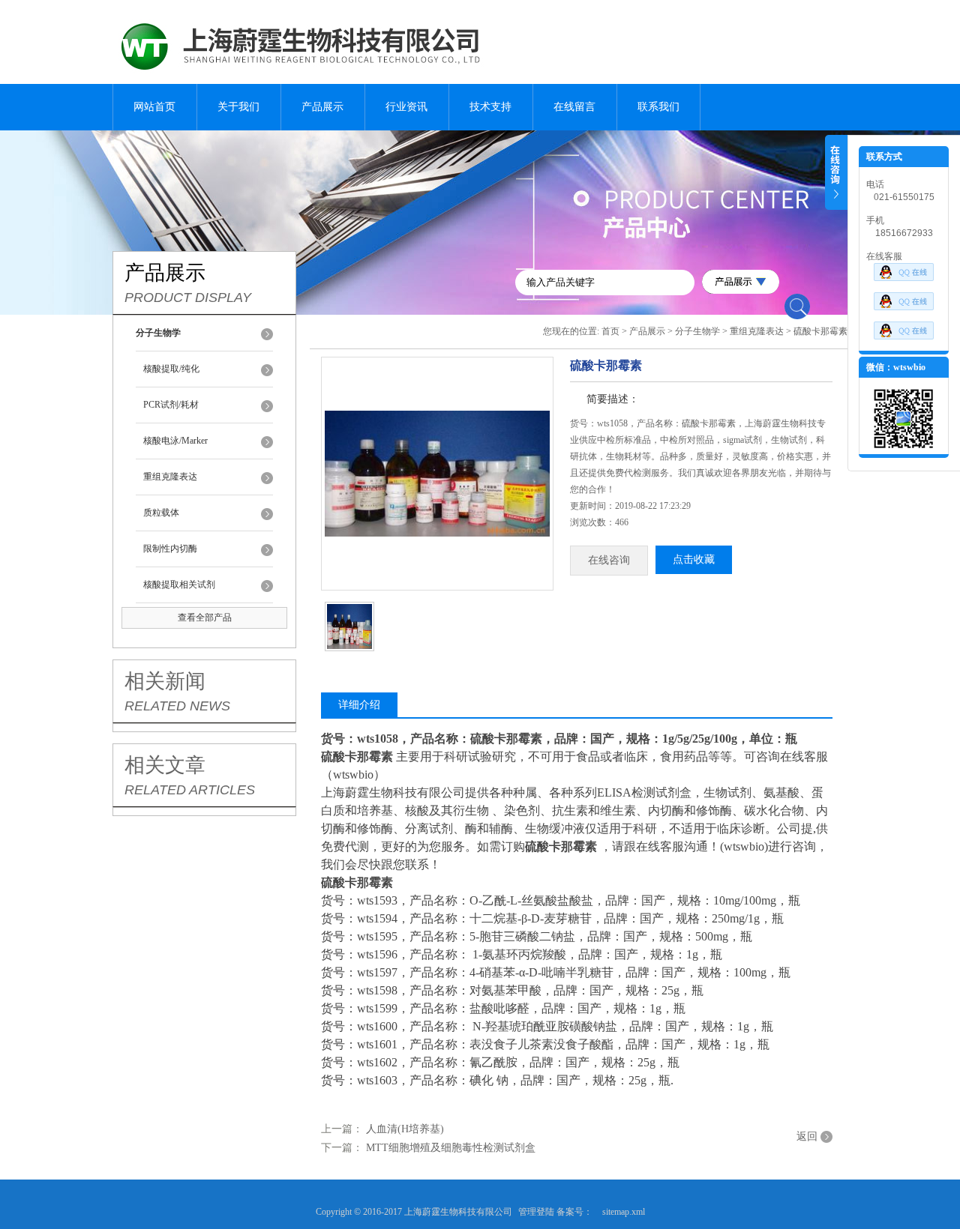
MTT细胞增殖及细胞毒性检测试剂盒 (451, 1147)
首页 (611, 331)
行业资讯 (407, 106)
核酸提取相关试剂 (179, 584)
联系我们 (659, 106)
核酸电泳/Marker (175, 440)
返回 (807, 1136)
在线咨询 (609, 560)
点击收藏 (694, 559)
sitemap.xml (623, 1212)
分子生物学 (697, 331)
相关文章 (165, 765)
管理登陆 (536, 1212)
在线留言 (575, 106)
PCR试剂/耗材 (171, 404)
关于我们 (239, 106)
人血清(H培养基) (405, 1129)
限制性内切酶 (170, 548)
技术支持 (491, 106)
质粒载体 (161, 512)
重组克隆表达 (170, 476)
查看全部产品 (205, 617)
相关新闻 (165, 681)
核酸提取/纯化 (171, 368)
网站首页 (155, 106)
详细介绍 (359, 704)
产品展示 (323, 106)
